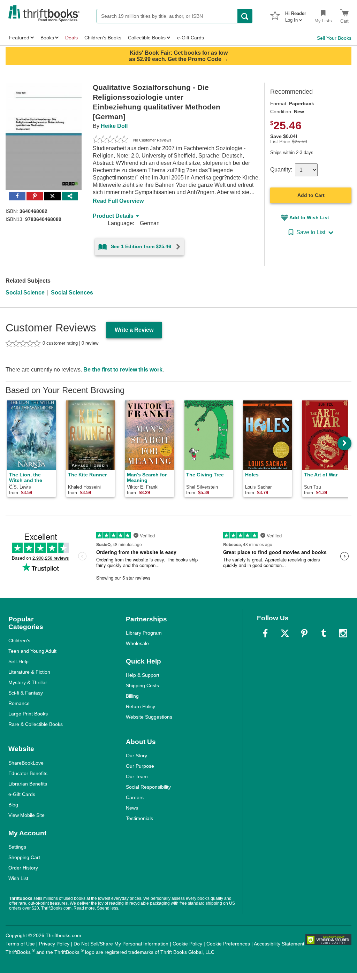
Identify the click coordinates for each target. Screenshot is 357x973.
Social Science (25, 293)
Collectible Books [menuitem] (147, 37)
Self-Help (18, 661)
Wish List (18, 878)
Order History (23, 868)
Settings (17, 847)
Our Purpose (140, 766)
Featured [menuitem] (19, 37)
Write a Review (134, 330)
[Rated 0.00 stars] (110, 140)
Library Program (144, 633)
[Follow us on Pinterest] (304, 633)
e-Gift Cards (21, 794)
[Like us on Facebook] (265, 633)
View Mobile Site (26, 815)
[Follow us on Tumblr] (323, 633)
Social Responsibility (148, 787)
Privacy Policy (54, 944)
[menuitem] (295, 15)
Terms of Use (20, 944)
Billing (132, 696)
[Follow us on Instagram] (343, 633)
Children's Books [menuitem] (102, 37)
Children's (19, 640)
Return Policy (140, 706)
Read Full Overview (118, 201)
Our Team (137, 776)
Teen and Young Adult (32, 651)
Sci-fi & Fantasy (25, 693)
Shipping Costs (142, 685)
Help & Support (142, 675)
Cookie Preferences (228, 944)
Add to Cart (311, 195)
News (132, 808)
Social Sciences (72, 293)
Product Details (113, 216)
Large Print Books (28, 714)
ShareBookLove (26, 763)
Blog (13, 804)
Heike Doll (114, 126)
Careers (135, 797)
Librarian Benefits (27, 784)
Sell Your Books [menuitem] (334, 38)
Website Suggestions (149, 717)
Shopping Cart (24, 857)
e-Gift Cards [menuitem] (190, 37)
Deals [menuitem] (71, 37)
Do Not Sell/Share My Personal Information (121, 944)
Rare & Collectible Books (35, 724)
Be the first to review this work (122, 370)
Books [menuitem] (47, 37)
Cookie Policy (187, 944)
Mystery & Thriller (27, 682)
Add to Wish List (309, 217)
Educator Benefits (27, 773)
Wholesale (137, 643)
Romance (19, 703)
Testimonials (139, 818)
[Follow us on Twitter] (284, 633)
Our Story (136, 755)
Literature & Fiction (29, 672)
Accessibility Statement (279, 944)
